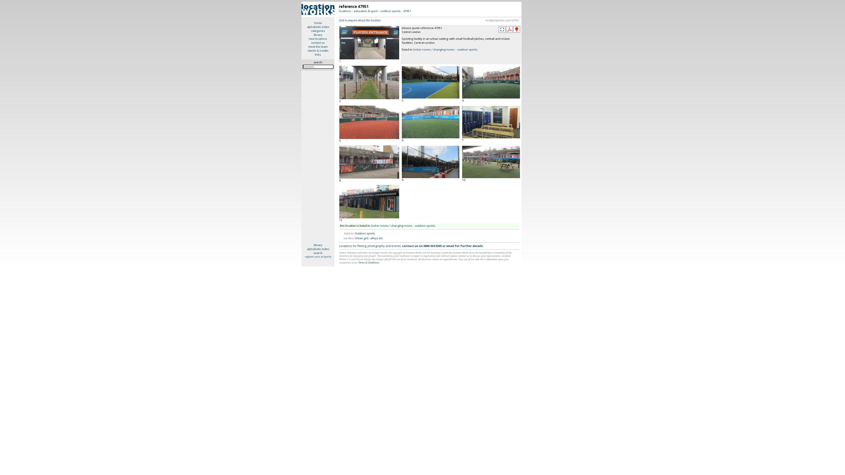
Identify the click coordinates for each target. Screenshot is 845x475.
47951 (407, 11)
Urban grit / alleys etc (369, 238)
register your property (318, 256)
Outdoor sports (365, 233)
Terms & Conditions (368, 262)
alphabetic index (318, 27)
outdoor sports (390, 11)
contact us (318, 43)
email (450, 246)
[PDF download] (509, 32)
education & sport (366, 11)
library (318, 35)
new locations (318, 39)
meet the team (318, 47)
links (318, 55)
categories (318, 31)
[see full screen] (502, 29)
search (318, 253)
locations (345, 11)
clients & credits (318, 51)
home (318, 23)
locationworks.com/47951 (502, 20)
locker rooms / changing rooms (434, 49)
